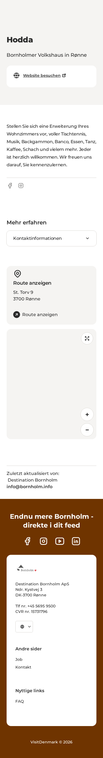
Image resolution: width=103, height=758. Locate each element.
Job (19, 659)
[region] (51, 384)
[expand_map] (87, 338)
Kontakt (23, 667)
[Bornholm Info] (26, 568)
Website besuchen (42, 75)
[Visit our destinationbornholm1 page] (60, 541)
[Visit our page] (43, 541)
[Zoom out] (87, 429)
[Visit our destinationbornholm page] (27, 541)
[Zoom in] (87, 414)
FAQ (19, 701)
